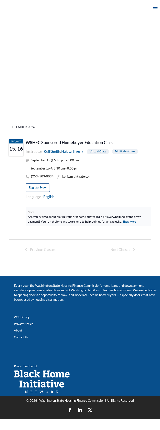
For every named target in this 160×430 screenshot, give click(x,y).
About (18, 330)
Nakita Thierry (72, 151)
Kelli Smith (52, 151)
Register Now (37, 187)
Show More (129, 221)
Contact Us (21, 337)
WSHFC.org (21, 317)
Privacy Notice (23, 323)
